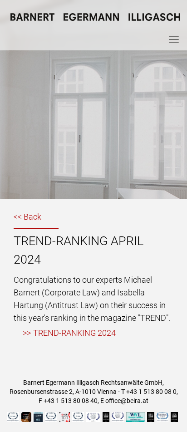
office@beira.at (126, 400)
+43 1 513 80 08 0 (151, 391)
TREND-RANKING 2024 (74, 333)
